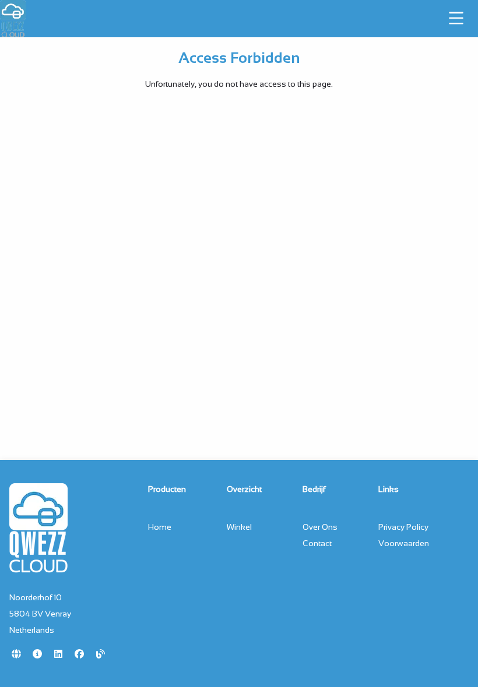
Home (159, 527)
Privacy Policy (403, 527)
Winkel (239, 527)
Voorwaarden (403, 543)
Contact (317, 543)
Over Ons (320, 527)
